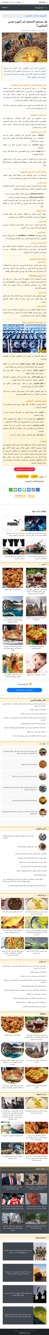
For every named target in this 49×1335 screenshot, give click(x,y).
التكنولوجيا (43, 16)
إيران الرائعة (41, 895)
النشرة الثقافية (40, 829)
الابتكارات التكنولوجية (31, 16)
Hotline (42, 1014)
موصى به (42, 743)
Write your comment (24, 690)
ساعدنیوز (39, 88)
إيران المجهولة (40, 1094)
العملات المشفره (22, 476)
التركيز (43, 564)
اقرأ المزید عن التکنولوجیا (24, 469)
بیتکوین (34, 476)
